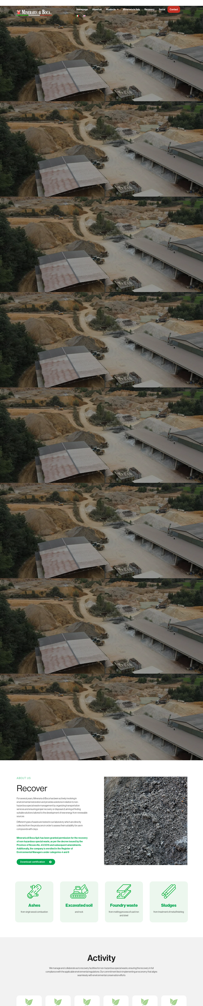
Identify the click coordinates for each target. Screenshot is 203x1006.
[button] (112, 9)
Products (111, 9)
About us (97, 9)
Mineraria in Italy (131, 9)
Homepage (82, 9)
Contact (174, 9)
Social (162, 9)
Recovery (149, 9)
